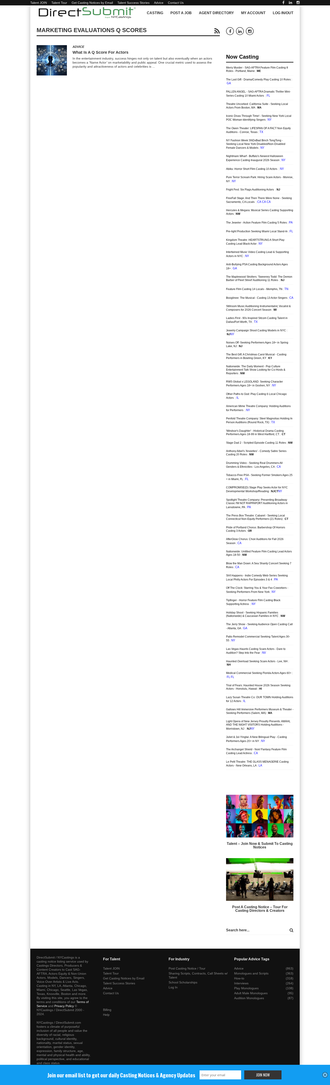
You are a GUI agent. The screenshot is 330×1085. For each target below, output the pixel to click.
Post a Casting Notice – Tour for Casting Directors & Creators (260, 908)
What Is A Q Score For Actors (100, 52)
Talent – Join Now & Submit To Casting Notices (260, 845)
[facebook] (283, 2)
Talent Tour (59, 2)
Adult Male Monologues (251, 993)
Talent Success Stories (133, 2)
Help (106, 1014)
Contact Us (176, 2)
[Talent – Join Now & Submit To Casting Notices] (259, 816)
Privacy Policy (64, 1006)
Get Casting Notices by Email (92, 2)
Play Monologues (246, 988)
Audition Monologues (249, 998)
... (153, 66)
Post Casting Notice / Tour (187, 968)
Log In (173, 987)
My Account (253, 13)
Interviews (241, 983)
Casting (155, 13)
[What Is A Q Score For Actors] (52, 60)
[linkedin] (290, 2)
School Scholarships (183, 982)
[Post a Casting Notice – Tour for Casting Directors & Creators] (259, 879)
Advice (158, 2)
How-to (239, 978)
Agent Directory (216, 13)
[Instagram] (298, 2)
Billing (107, 1010)
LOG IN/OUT (283, 13)
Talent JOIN (38, 2)
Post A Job (181, 13)
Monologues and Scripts (251, 973)
